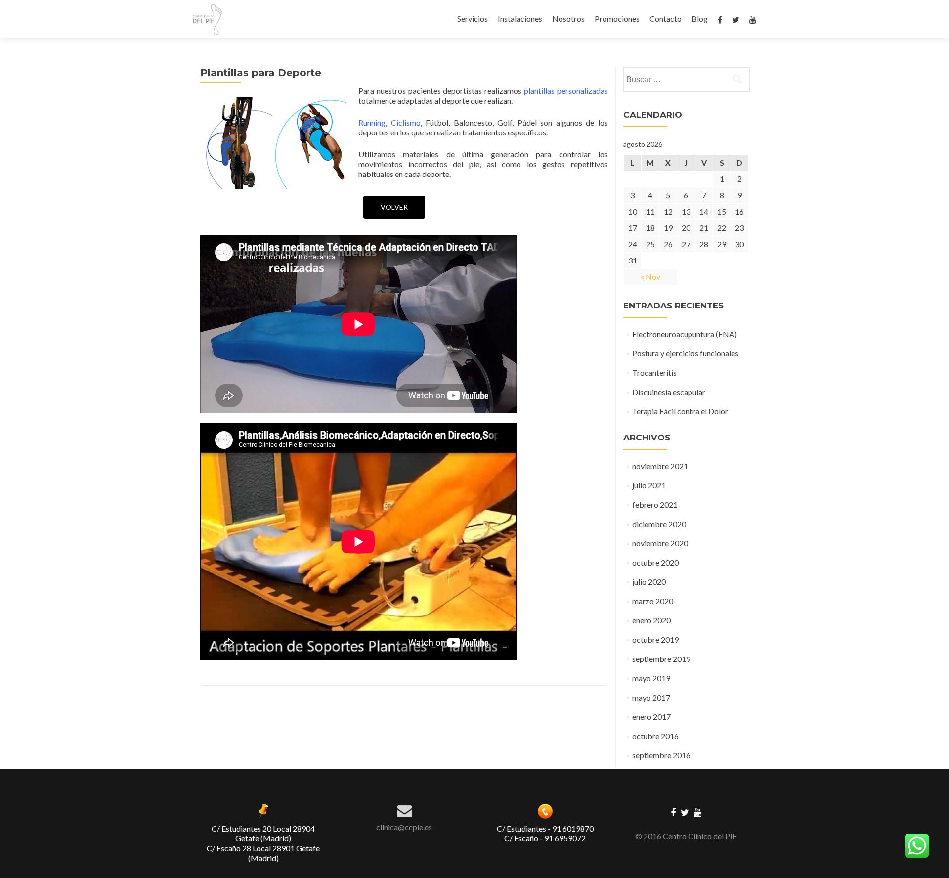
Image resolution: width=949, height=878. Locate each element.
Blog (699, 18)
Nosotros (568, 18)
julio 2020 (649, 581)
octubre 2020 (655, 562)
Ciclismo (406, 122)
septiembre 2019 (661, 658)
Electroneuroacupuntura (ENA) (684, 334)
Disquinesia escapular (668, 391)
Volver (394, 207)
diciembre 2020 (659, 523)
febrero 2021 (655, 504)
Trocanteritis (654, 372)
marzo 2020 (652, 601)
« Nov (650, 276)
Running (372, 122)
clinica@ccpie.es (404, 827)
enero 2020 (651, 620)
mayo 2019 (651, 678)
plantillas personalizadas (566, 90)
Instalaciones (520, 18)
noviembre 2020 (660, 543)
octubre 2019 (655, 639)
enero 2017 (651, 716)
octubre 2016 (655, 736)
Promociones (617, 18)
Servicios (472, 18)
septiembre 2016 (661, 755)
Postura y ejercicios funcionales (685, 353)
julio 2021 (649, 485)
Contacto (665, 18)
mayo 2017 (651, 697)
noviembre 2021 (660, 466)
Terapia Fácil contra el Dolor (680, 411)
